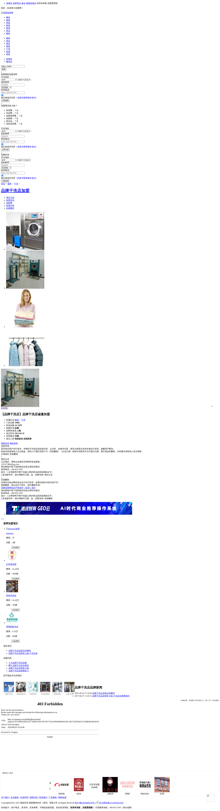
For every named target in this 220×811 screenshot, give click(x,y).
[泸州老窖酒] (12, 560)
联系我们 (43, 797)
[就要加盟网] (7, 13)
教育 (8, 28)
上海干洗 (69, 694)
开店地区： (6, 77)
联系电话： (6, 90)
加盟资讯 (17, 3)
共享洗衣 (33, 694)
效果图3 (4, 408)
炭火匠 (68, 793)
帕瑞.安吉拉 (134, 793)
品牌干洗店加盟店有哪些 (20, 651)
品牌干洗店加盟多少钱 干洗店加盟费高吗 (110, 696)
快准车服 (51, 793)
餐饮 (8, 17)
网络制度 (62, 797)
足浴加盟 (84, 787)
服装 (8, 20)
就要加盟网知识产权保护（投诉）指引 (18, 488)
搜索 (3, 69)
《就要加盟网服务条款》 (26, 98)
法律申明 (24, 797)
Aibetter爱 (169, 793)
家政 (8, 46)
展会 (23, 3)
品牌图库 (10, 208)
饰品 (8, 41)
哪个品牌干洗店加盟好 (19, 665)
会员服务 (15, 797)
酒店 (8, 43)
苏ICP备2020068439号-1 (85, 803)
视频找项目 (31, 3)
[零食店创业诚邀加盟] (12, 591)
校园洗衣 (57, 694)
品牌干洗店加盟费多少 (19, 671)
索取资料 (14, 443)
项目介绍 (10, 197)
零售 (8, 54)
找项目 (9, 3)
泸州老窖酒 (11, 564)
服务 (8, 33)
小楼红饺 (99, 793)
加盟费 (9, 203)
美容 (8, 23)
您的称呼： (6, 82)
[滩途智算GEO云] (69, 514)
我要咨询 (5, 443)
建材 (8, 38)
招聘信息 (34, 797)
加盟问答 (10, 205)
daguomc (9, 533)
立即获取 (5, 101)
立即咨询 (5, 181)
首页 (3, 184)
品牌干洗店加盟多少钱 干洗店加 (23, 653)
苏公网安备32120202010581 (111, 803)
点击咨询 (15, 547)
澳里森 (116, 793)
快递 (8, 51)
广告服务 (53, 797)
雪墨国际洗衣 (12, 627)
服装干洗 (8, 694)
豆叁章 (151, 793)
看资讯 (9, 62)
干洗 (8, 49)
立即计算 (5, 150)
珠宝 (8, 31)
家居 (8, 25)
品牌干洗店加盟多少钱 (19, 668)
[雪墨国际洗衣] (12, 623)
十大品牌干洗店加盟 (18, 663)
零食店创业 (11, 595)
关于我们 (5, 797)
